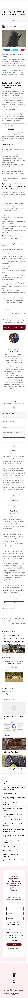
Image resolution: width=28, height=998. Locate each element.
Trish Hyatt (13, 26)
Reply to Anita (14, 500)
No (9, 929)
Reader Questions (6, 691)
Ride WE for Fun (13, 938)
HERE (10, 76)
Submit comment (14, 439)
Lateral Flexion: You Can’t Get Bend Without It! (14, 14)
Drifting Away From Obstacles (12, 820)
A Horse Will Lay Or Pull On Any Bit (14, 764)
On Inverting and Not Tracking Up (14, 711)
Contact (18, 995)
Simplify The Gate (8, 850)
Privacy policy (12, 995)
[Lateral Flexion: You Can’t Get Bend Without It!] (14, 38)
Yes (9, 927)
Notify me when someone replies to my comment (15, 436)
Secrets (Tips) (5, 694)
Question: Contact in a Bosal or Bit (13, 860)
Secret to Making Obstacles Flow (11, 74)
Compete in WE (13, 940)
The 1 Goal (14, 729)
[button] (15, 925)
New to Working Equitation (16, 935)
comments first (19, 404)
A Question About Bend (14, 746)
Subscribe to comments (9, 608)
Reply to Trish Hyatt (15, 603)
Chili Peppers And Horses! (10, 793)
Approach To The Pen (9, 846)
